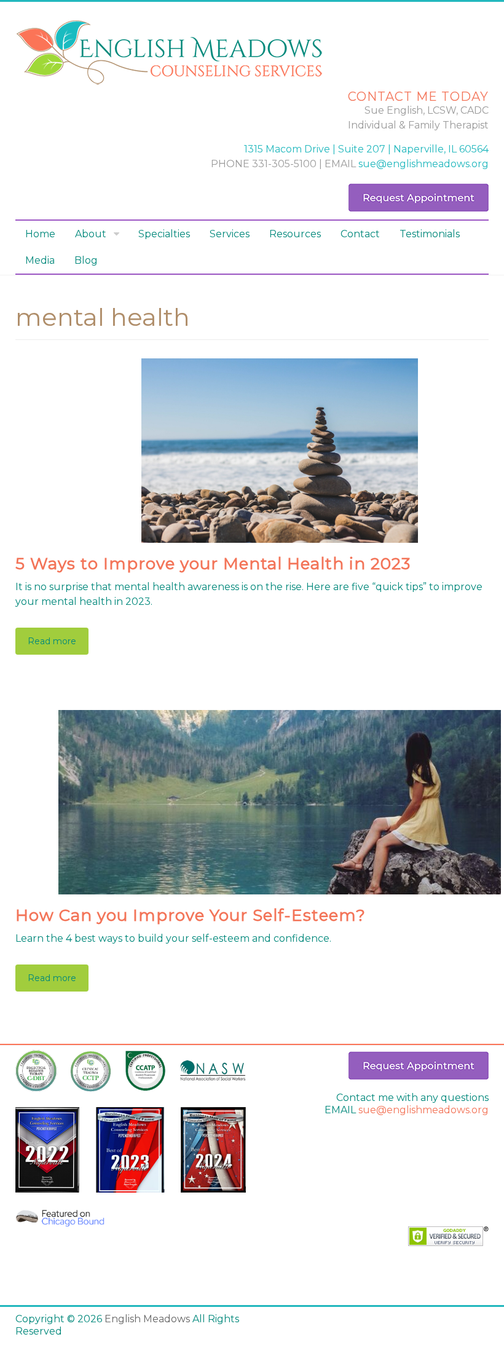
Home (40, 234)
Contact (360, 234)
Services (230, 234)
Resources (295, 234)
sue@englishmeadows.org (423, 164)
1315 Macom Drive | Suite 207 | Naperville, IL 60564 (366, 149)
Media (40, 260)
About (90, 234)
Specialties (164, 234)
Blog (86, 260)
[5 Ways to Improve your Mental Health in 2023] (279, 364)
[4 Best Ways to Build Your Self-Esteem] (279, 716)
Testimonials (430, 234)
